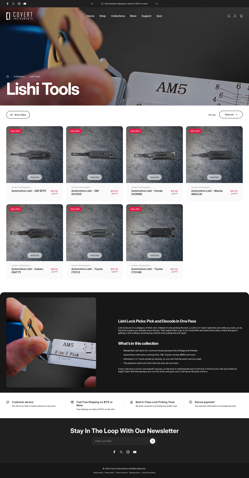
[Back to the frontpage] (7, 76)
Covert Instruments (21, 187)
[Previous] (92, 3)
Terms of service (122, 473)
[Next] (156, 3)
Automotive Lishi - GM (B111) (29, 190)
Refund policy (98, 473)
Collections (19, 76)
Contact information (149, 473)
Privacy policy (109, 473)
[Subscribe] (152, 441)
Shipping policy (134, 473)
